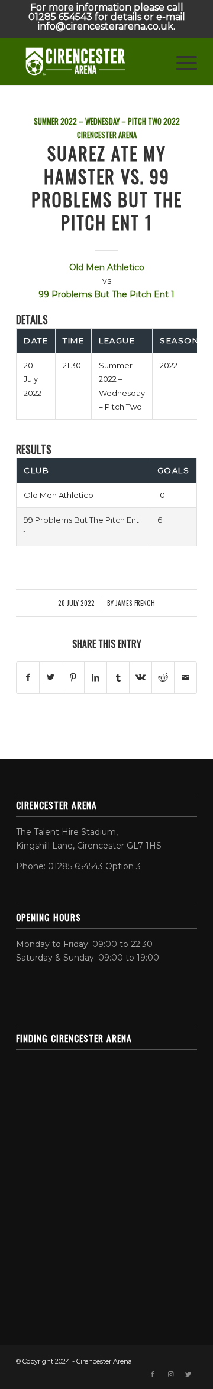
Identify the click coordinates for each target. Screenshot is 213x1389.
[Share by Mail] (185, 677)
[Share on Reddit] (163, 677)
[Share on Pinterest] (73, 677)
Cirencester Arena (107, 134)
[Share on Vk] (140, 677)
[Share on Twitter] (51, 677)
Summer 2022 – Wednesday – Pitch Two (98, 121)
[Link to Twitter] (188, 1374)
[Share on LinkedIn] (95, 677)
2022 (171, 121)
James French (135, 603)
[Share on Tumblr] (118, 677)
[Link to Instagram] (170, 1374)
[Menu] (180, 61)
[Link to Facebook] (153, 1374)
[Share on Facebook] (28, 677)
